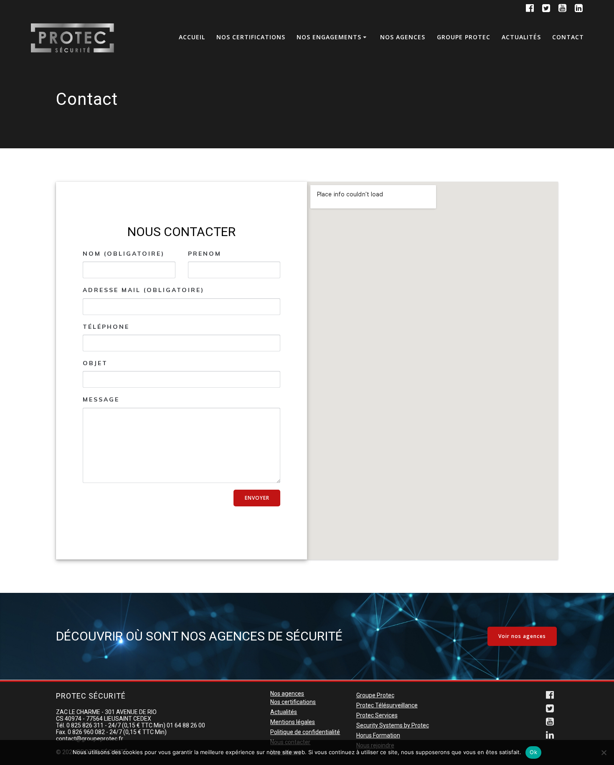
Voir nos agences (522, 636)
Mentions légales (292, 722)
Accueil (192, 37)
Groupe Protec (463, 37)
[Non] (603, 752)
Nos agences (402, 37)
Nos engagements (329, 37)
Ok (533, 752)
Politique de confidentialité (305, 732)
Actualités (521, 37)
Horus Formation (378, 735)
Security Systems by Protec (392, 725)
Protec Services (377, 715)
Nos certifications (250, 37)
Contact (568, 37)
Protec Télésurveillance (387, 705)
